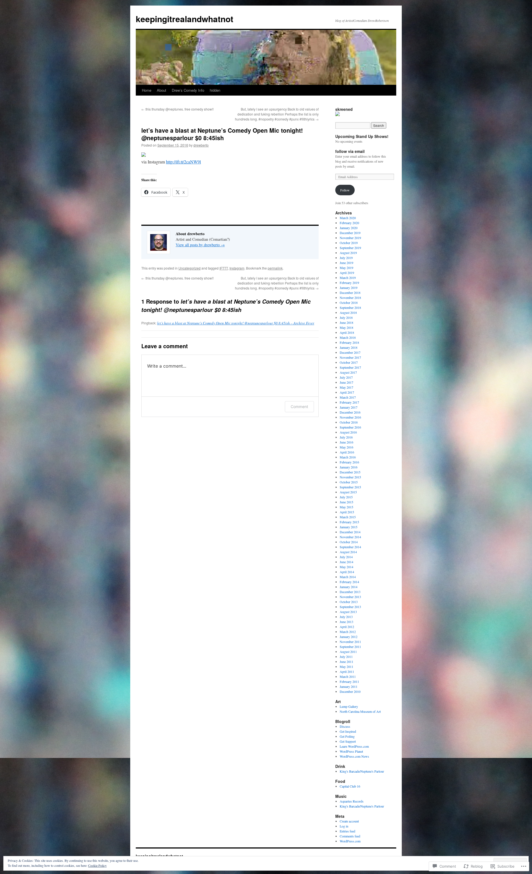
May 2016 (346, 447)
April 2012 (347, 626)
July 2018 (346, 317)
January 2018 (348, 347)
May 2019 (346, 267)
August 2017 (348, 372)
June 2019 (346, 262)
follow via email (350, 151)
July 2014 (346, 557)
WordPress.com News (354, 756)
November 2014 (350, 537)
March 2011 (348, 676)
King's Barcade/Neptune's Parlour (362, 771)
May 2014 (346, 567)
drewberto (201, 145)
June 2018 (346, 322)
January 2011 (348, 686)
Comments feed (350, 836)
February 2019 (349, 282)
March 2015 (348, 517)
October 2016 (349, 422)
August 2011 (348, 651)
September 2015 (350, 487)
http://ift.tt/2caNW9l (183, 162)
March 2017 (348, 397)
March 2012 (348, 631)
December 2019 (350, 232)
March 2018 (348, 337)
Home (146, 90)
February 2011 (349, 681)
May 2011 (346, 666)
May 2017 (346, 387)
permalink (275, 268)
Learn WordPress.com (354, 746)
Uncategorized (189, 268)
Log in (344, 826)
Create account (349, 821)
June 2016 (346, 442)
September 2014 (350, 547)
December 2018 (350, 292)
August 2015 (348, 492)
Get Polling (347, 736)
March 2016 (348, 457)
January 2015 (348, 527)
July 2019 (346, 257)
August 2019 (348, 252)
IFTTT (223, 268)
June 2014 (346, 562)
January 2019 (348, 287)
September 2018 (350, 307)
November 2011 (350, 641)
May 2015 (346, 507)
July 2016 (346, 437)
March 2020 (348, 218)
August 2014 (348, 552)
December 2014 (350, 532)
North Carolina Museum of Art (360, 711)
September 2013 (350, 606)
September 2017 (350, 367)
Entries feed (347, 831)
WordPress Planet (351, 751)
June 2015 (346, 502)
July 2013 (346, 616)
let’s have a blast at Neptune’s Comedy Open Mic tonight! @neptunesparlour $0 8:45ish (222, 134)
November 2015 (350, 477)
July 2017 (346, 377)
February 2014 (349, 582)
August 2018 (348, 312)
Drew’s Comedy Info (188, 90)
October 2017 (349, 362)
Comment (299, 406)
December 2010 (350, 691)
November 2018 (350, 297)
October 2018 (349, 302)
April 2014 (347, 572)
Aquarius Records (352, 801)
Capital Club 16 (350, 786)
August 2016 (348, 432)
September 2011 (350, 646)
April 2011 (347, 671)
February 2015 (349, 522)
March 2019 (348, 277)
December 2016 (350, 412)
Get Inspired (348, 731)
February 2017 (349, 402)
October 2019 (349, 242)
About (161, 90)
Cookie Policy (97, 865)
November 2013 (350, 596)
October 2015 (349, 482)
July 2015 (346, 497)
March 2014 (348, 577)
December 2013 (350, 591)
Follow (345, 190)
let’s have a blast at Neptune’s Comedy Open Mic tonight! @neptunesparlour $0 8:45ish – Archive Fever (235, 323)
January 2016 (348, 467)
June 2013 (346, 621)
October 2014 (349, 542)
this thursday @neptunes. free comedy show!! (177, 109)
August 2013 (348, 611)
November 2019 (350, 237)
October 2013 (349, 601)
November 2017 (350, 357)
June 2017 (346, 382)
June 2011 (346, 661)
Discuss (345, 726)
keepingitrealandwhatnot (184, 19)
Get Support (348, 741)
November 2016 (350, 417)
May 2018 (346, 327)
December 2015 (350, 472)
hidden (215, 90)
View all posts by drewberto (200, 244)
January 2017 (348, 407)
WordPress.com (350, 841)
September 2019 (350, 247)
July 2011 (346, 656)
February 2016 (349, 462)
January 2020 (348, 227)
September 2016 (350, 427)
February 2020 (349, 223)
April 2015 (347, 512)
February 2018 (349, 342)
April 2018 (347, 332)
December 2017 (350, 352)
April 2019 (347, 272)
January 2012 (348, 636)
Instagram (236, 268)
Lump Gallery (349, 706)
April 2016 (347, 452)
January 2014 (348, 587)
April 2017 (347, 392)
